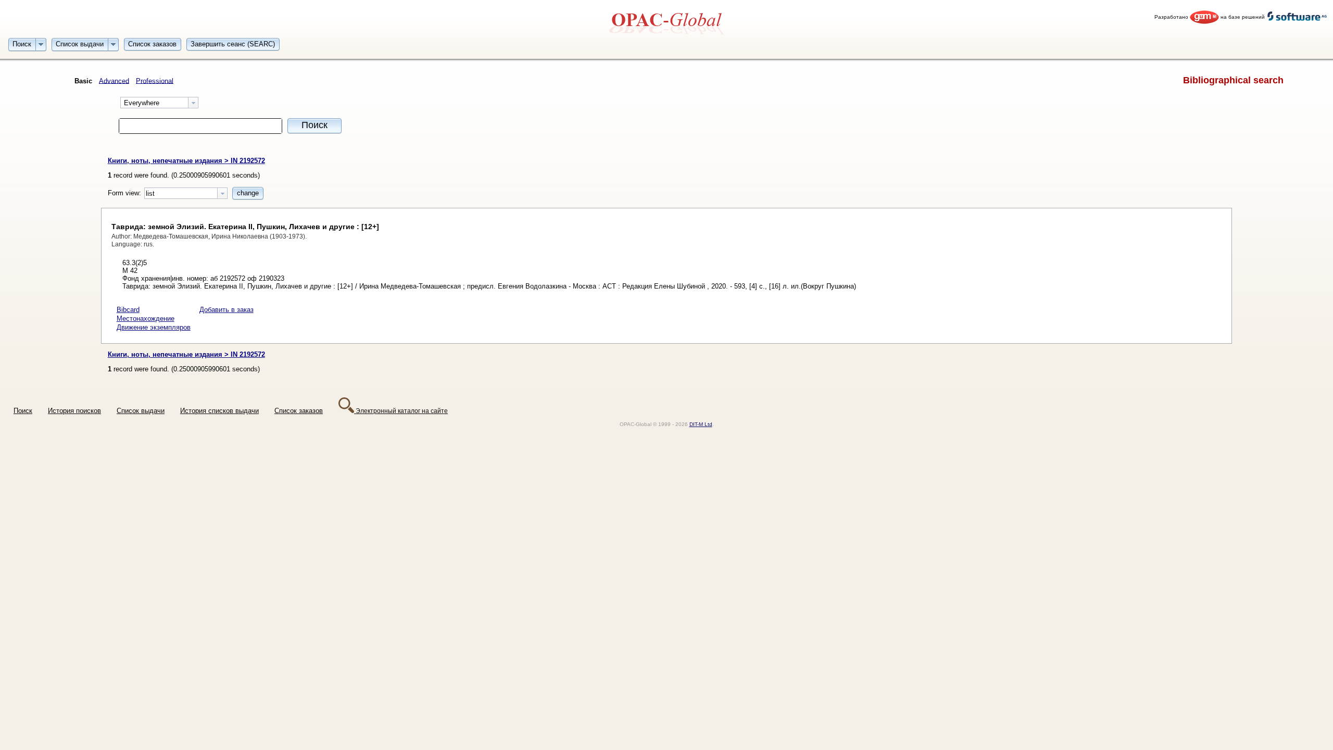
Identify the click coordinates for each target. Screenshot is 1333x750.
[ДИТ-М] (1204, 17)
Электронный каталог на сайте (401, 410)
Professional (154, 80)
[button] (22, 44)
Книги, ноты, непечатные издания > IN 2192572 (186, 161)
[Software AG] (1297, 17)
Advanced (114, 80)
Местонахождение (145, 318)
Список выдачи (141, 411)
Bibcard (128, 310)
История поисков (74, 411)
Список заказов (298, 411)
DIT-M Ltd (700, 424)
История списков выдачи (219, 411)
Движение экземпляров (154, 327)
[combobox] (159, 102)
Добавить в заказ (226, 310)
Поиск (23, 411)
